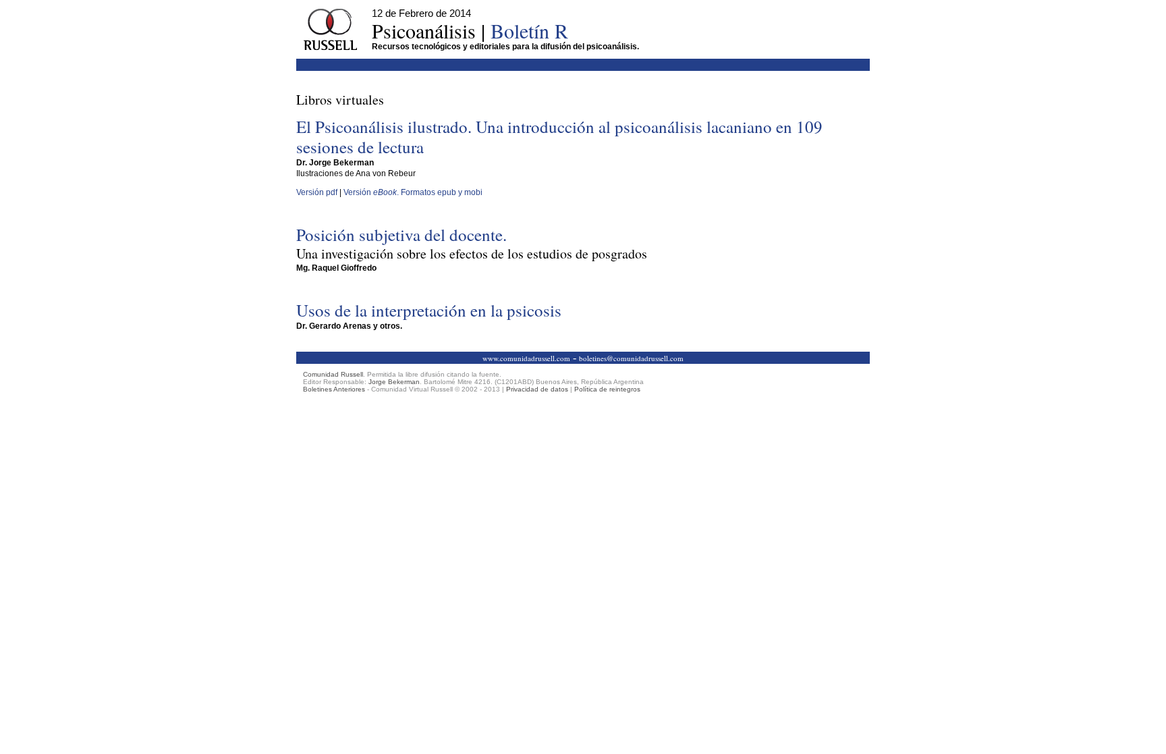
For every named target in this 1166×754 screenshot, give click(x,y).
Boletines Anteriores (334, 389)
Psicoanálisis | (470, 30)
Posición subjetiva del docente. (471, 243)
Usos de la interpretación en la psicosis (428, 310)
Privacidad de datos (537, 389)
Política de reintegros (607, 389)
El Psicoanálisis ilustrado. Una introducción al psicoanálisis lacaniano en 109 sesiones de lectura (559, 136)
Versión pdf (316, 192)
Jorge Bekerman (394, 381)
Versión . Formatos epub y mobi (412, 192)
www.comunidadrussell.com (526, 358)
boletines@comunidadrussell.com (631, 358)
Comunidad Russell (333, 374)
